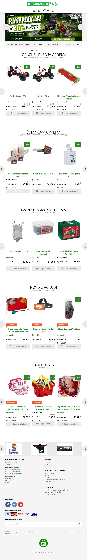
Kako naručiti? (49, 473)
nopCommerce (47, 552)
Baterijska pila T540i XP (43, 174)
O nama (47, 463)
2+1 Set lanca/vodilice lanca (18, 175)
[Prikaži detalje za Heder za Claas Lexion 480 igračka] (69, 76)
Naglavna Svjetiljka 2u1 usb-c (18, 330)
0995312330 (16, 472)
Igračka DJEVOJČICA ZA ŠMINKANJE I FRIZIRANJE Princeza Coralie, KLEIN (18, 409)
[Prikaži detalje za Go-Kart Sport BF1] (18, 73)
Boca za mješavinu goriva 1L (69, 175)
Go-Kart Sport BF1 (18, 96)
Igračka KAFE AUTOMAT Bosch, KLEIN (69, 407)
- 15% (27, 67)
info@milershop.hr (16, 474)
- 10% (27, 144)
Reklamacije (48, 481)
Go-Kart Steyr (43, 96)
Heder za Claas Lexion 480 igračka (69, 97)
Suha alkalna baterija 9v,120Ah (43, 252)
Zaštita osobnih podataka (53, 492)
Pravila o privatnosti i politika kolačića (56, 490)
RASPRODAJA (37, 325)
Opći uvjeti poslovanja (70, 532)
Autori (80, 532)
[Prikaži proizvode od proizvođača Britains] (65, 449)
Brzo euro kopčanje (68, 329)
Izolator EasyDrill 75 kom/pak (18, 252)
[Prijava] (79, 524)
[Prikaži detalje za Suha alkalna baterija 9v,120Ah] (43, 231)
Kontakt (60, 532)
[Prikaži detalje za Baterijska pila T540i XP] (43, 148)
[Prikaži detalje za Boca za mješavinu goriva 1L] (69, 154)
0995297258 (16, 470)
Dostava (47, 477)
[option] (18, 91)
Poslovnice (48, 465)
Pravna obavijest (50, 494)
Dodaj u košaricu (19, 113)
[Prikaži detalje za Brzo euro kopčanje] (69, 302)
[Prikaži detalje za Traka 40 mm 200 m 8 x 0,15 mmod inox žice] (69, 231)
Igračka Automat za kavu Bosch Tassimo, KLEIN (43, 407)
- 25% (52, 300)
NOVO (12, 325)
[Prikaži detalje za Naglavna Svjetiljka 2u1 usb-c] (18, 304)
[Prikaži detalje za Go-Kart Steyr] (43, 73)
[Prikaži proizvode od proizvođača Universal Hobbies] (14, 449)
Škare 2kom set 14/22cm (43, 329)
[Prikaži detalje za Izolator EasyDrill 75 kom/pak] (18, 228)
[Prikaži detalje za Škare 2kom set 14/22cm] (43, 309)
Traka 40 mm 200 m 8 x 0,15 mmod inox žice (69, 252)
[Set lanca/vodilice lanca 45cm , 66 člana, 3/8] (18, 154)
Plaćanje (47, 475)
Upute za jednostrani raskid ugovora (56, 479)
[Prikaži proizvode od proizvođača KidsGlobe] (39, 449)
